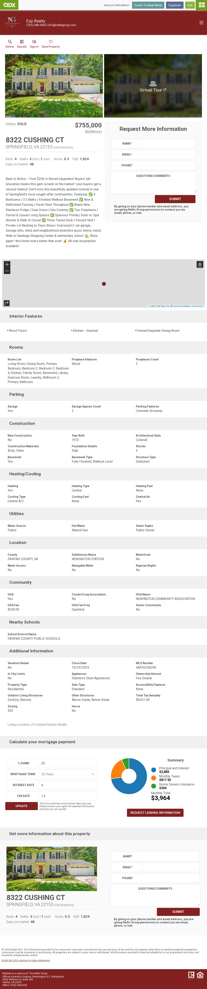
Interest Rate (23, 785)
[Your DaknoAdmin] (9, 5)
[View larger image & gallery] (54, 86)
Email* (127, 154)
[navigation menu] (201, 5)
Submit (175, 199)
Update (21, 806)
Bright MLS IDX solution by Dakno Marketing (26, 960)
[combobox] (66, 774)
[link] (9, 45)
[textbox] (167, 143)
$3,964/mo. (93, 131)
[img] (153, 86)
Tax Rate (23, 796)
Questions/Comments (153, 175)
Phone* (127, 165)
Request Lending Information (155, 813)
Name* (127, 143)
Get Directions (63, 147)
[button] (34, 45)
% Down (23, 763)
